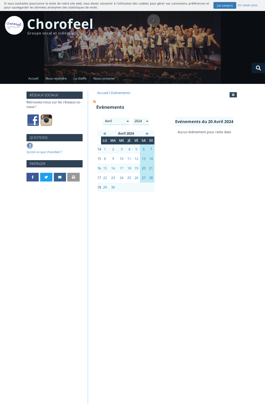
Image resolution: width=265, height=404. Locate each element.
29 (105, 187)
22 (105, 177)
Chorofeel (60, 24)
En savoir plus (248, 5)
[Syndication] (94, 101)
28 (151, 177)
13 (144, 158)
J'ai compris (225, 5)
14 (151, 158)
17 (121, 168)
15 (105, 168)
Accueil (33, 78)
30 (113, 187)
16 (113, 168)
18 (129, 168)
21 (151, 168)
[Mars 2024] (104, 133)
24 (121, 177)
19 (136, 168)
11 (129, 158)
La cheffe (79, 78)
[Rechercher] (258, 68)
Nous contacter (104, 78)
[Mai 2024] (147, 133)
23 (113, 177)
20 (144, 168)
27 (144, 177)
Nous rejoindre (56, 78)
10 (121, 158)
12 (136, 158)
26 (136, 177)
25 (129, 177)
